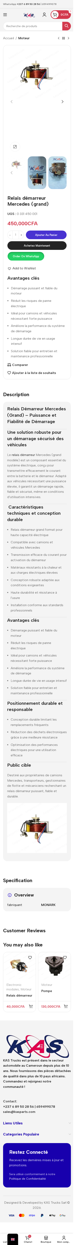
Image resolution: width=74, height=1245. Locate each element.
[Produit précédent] (58, 38)
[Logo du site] (29, 14)
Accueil (8, 38)
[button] (11, 102)
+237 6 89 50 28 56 (28, 4)
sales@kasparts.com (19, 1112)
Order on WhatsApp (26, 256)
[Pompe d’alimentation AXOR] (54, 965)
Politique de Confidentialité (27, 1178)
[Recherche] (66, 26)
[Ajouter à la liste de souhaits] (30, 957)
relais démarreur (23, 455)
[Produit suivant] (68, 38)
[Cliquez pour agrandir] (15, 146)
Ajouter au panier (46, 235)
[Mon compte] (44, 14)
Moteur (24, 38)
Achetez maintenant (37, 245)
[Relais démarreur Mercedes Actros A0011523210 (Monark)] (19, 965)
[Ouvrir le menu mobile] (5, 14)
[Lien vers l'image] (37, 1043)
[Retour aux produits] (63, 38)
